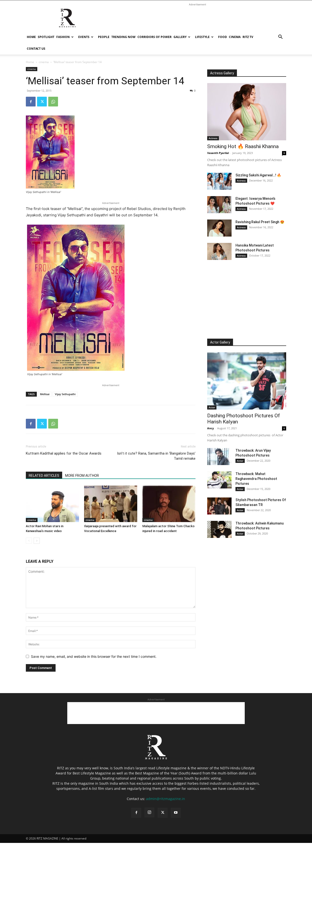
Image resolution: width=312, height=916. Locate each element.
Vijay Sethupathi (65, 394)
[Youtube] (176, 813)
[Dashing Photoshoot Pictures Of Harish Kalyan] (246, 381)
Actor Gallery (220, 342)
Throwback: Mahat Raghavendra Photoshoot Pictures (256, 479)
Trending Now (123, 37)
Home (31, 37)
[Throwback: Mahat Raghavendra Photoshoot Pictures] (219, 479)
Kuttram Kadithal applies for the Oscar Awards (63, 453)
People (103, 37)
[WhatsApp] (53, 101)
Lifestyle (202, 37)
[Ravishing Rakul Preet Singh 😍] (219, 228)
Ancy (210, 428)
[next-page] (37, 541)
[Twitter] (42, 101)
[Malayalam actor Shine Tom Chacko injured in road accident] (168, 504)
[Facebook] (31, 101)
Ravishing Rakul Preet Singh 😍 (259, 222)
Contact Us (36, 49)
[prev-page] (29, 541)
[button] (280, 37)
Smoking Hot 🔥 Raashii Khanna (243, 146)
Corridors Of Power (154, 37)
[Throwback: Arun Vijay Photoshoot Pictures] (219, 456)
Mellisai (44, 394)
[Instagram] (149, 812)
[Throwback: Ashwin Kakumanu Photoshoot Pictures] (219, 529)
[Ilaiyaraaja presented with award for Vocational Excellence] (110, 504)
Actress (213, 138)
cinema (235, 37)
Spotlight (46, 37)
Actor (212, 407)
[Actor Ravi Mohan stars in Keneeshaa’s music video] (52, 504)
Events (83, 37)
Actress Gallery (222, 73)
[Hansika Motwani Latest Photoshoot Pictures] (219, 251)
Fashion (63, 37)
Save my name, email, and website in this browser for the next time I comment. (93, 656)
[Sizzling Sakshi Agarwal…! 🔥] (219, 181)
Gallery (180, 37)
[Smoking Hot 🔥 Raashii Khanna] (246, 111)
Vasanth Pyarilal (218, 153)
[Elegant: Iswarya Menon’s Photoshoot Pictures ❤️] (219, 204)
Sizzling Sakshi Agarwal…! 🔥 (258, 175)
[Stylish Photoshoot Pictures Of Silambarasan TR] (219, 506)
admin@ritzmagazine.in (165, 798)
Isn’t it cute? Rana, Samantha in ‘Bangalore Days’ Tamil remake (156, 456)
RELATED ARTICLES (44, 475)
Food (222, 37)
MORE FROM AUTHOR (82, 475)
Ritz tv (248, 37)
